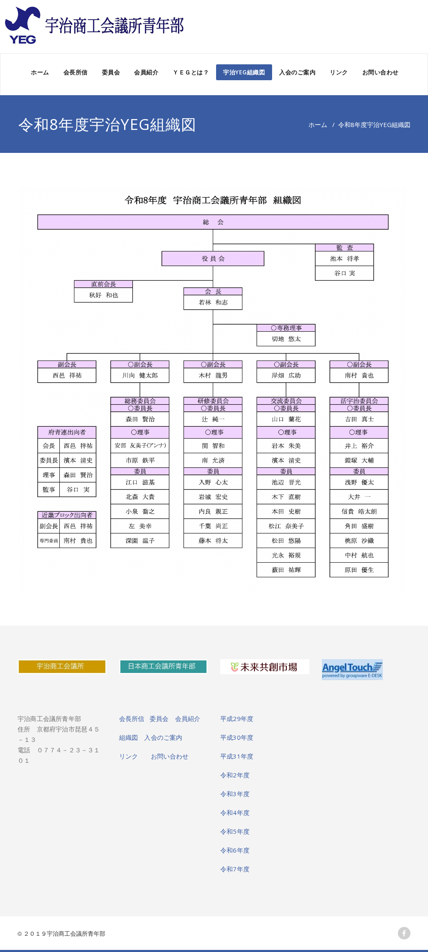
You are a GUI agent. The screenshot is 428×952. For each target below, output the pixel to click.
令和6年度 (235, 850)
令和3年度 (235, 794)
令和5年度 (235, 831)
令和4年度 (235, 812)
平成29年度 (236, 718)
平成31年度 (236, 756)
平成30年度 (236, 737)
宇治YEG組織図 (244, 72)
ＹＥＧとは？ (191, 72)
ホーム (40, 72)
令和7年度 (235, 869)
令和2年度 (235, 775)
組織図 (132, 737)
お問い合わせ (380, 72)
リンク (339, 72)
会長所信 (76, 72)
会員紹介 (146, 72)
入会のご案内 (297, 72)
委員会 (111, 72)
